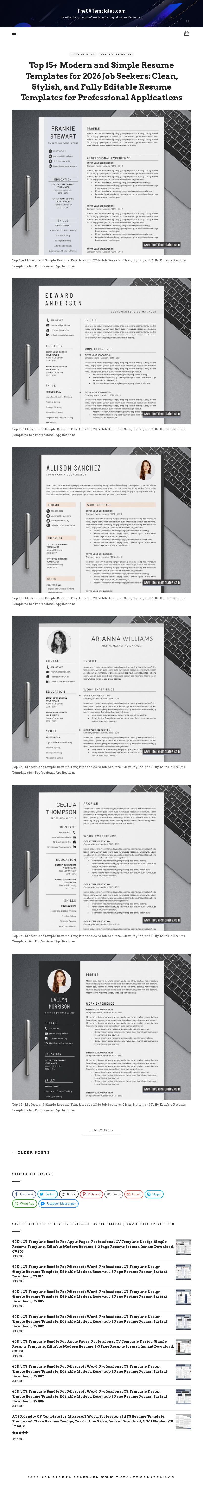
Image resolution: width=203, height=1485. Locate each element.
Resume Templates (116, 54)
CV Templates (83, 54)
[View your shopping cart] (187, 33)
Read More (99, 1130)
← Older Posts (31, 1153)
